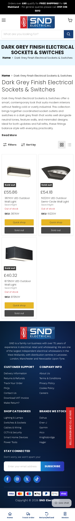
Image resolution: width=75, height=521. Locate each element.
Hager (42, 442)
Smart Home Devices (16, 437)
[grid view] (62, 145)
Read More (9, 135)
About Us (44, 373)
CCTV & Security (13, 432)
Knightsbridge (47, 437)
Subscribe (52, 466)
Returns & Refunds (14, 378)
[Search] (68, 34)
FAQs (7, 388)
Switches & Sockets (15, 422)
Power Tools (10, 442)
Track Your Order (13, 383)
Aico (41, 432)
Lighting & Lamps (13, 417)
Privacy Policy (47, 383)
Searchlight (11, 204)
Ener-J (43, 422)
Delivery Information (15, 373)
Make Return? (11, 402)
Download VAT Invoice (16, 397)
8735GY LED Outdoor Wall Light (18, 282)
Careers (43, 393)
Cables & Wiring (12, 427)
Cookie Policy (46, 388)
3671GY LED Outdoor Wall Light (17, 199)
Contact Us (10, 393)
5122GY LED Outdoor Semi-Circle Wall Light (55, 199)
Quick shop (19, 222)
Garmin (43, 427)
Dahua (43, 417)
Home (6, 57)
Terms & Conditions (50, 378)
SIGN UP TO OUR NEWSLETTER (70, 427)
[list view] (69, 145)
